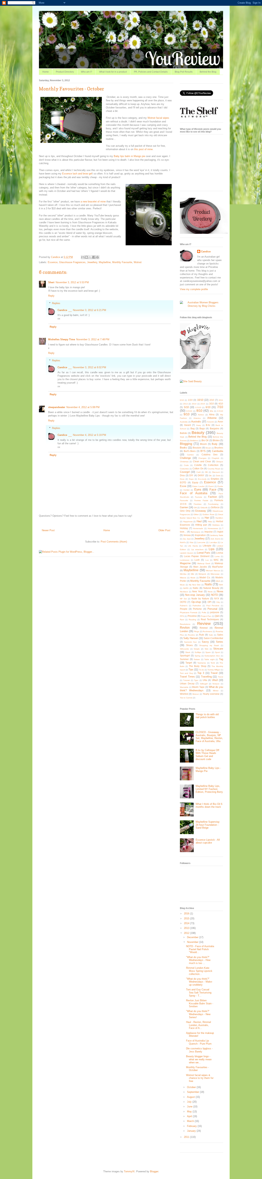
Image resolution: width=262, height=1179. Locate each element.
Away (198, 425)
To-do (201, 670)
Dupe (191, 479)
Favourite (184, 500)
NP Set (183, 599)
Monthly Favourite (122, 262)
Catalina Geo (210, 454)
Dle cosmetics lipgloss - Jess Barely (199, 1050)
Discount (216, 472)
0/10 (182, 400)
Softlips (198, 652)
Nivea (220, 591)
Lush (197, 560)
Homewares (213, 528)
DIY (191, 475)
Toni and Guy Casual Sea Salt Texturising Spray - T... (198, 992)
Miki (192, 574)
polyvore (214, 612)
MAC (216, 560)
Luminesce (184, 560)
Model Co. (205, 577)
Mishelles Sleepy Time (61, 339)
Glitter (196, 514)
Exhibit (186, 490)
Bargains (214, 428)
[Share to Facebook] (94, 257)
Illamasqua (195, 532)
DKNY (201, 475)
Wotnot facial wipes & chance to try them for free (199, 1078)
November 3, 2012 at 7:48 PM (92, 339)
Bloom (203, 444)
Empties (215, 479)
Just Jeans (215, 539)
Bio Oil (205, 440)
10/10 (200, 399)
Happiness (188, 521)
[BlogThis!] (86, 257)
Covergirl (185, 471)
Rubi (201, 634)
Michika (183, 574)
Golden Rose (208, 514)
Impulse (208, 531)
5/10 (186, 407)
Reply (51, 295)
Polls (204, 612)
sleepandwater (56, 407)
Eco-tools (202, 479)
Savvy (205, 641)
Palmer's (183, 606)
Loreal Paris (203, 552)
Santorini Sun (190, 642)
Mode (192, 578)
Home (45, 71)
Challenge (185, 458)
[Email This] (83, 257)
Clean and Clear (202, 461)
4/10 (220, 403)
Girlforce (215, 507)
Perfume (197, 609)
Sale (211, 635)
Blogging (186, 443)
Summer (184, 659)
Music (182, 585)
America (197, 418)
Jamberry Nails (216, 535)
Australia (184, 422)
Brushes (218, 447)
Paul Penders (212, 606)
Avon (220, 421)
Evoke (220, 486)
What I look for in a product (113, 71)
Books (183, 447)
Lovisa (219, 552)
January (192, 1130)
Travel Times (187, 676)
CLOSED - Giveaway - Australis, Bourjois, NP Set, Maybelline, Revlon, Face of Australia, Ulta (209, 737)
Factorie (198, 497)
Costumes (184, 469)
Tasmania (201, 663)
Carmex (190, 455)
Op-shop (196, 602)
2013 (185, 404)
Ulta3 (215, 680)
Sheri (51, 282)
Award (187, 425)
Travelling (206, 676)
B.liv (208, 425)
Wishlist (184, 694)
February (192, 1126)
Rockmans (207, 631)
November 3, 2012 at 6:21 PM (89, 310)
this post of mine (143, 149)
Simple (197, 649)
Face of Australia (193, 493)
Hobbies (216, 525)
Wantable (184, 687)
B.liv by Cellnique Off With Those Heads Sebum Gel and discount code (207, 755)
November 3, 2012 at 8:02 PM (89, 367)
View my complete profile (194, 289)
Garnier (184, 507)
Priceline (192, 616)
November (193, 942)
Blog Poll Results (184, 71)
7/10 (220, 407)
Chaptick (215, 458)
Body (215, 444)
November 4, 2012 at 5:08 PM (83, 407)
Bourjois (197, 447)
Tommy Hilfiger (214, 670)
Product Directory (65, 71)
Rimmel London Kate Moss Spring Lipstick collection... (199, 970)
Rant (182, 620)
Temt (213, 663)
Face (212, 489)
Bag (192, 428)
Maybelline (105, 262)
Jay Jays (186, 539)
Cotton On (198, 468)
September (193, 1092)
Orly (218, 602)
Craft (198, 472)
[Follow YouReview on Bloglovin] (195, 368)
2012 (187, 933)
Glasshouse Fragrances (72, 262)
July (189, 1101)
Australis (196, 421)
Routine (191, 635)
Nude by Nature (200, 598)
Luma (217, 556)
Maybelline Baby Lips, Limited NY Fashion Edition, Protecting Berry (209, 789)
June (190, 1106)
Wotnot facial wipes (158, 117)
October (192, 1087)
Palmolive (197, 606)
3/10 (211, 403)
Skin (206, 649)
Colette (198, 465)
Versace (215, 684)
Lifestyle (207, 545)
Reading (192, 620)
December (193, 937)
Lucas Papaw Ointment (196, 556)
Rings (196, 631)
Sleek (187, 652)
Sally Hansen (190, 638)
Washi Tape (198, 687)
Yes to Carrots (186, 698)
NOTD (214, 594)
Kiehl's (183, 542)
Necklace (184, 592)
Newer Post (48, 530)
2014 (194, 404)
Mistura (183, 578)
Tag (221, 659)
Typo (196, 680)
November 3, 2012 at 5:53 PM (72, 282)
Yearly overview (211, 694)
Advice (201, 415)
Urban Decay (187, 683)
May (190, 1111)
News (210, 592)
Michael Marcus (213, 570)
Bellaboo (194, 440)
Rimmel (204, 628)
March (191, 1121)
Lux (207, 560)
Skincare (218, 648)
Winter (215, 691)
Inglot (220, 531)
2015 (202, 404)
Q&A (217, 616)
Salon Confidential (213, 638)
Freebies (197, 504)
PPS (182, 616)
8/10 (199, 410)
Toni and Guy (186, 673)
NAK (221, 585)
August (191, 1097)
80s (211, 411)
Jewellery (92, 262)
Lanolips (213, 542)
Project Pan (206, 616)
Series (219, 641)
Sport (217, 652)
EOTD (183, 482)
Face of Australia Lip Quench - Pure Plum (199, 1042)
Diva (182, 475)
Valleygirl (204, 684)
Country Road (214, 469)
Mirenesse (215, 574)
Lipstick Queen (186, 553)
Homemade (198, 528)
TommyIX (129, 1171)
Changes (202, 458)
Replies (56, 303)
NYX (216, 598)
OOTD (183, 602)
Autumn (210, 422)
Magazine (185, 563)
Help (210, 521)
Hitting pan (201, 525)
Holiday (184, 528)
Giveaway (200, 510)
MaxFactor (217, 566)
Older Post (164, 530)
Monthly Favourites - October (197, 1069)
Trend (220, 677)
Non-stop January (195, 594)
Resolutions (185, 624)
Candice (56, 257)
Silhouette (184, 649)
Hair (207, 517)
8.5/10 (189, 411)
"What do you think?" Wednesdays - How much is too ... (198, 960)
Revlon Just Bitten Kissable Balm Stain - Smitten (199, 1003)
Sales (220, 634)
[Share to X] (90, 257)
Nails (208, 584)
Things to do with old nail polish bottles (207, 716)
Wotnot (138, 262)
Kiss (191, 542)
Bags (202, 428)
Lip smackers (197, 549)
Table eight (209, 659)
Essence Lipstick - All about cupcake (208, 841)
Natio (195, 588)
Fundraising (213, 504)
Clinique (219, 462)
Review (204, 623)
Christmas (184, 462)
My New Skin (195, 585)
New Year (197, 591)
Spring (197, 656)
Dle (210, 476)
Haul (199, 521)
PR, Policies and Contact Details (151, 71)
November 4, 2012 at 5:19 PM (89, 435)
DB (206, 472)
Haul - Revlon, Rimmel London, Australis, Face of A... (198, 1025)
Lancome (201, 542)
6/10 (208, 407)
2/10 (211, 400)
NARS (186, 588)
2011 (221, 400)
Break (208, 448)
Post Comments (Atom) (114, 541)
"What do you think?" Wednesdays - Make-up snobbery (199, 981)
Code (186, 465)
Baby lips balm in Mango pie (129, 156)
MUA (218, 581)
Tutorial (186, 680)
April (190, 1116)
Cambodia (217, 451)
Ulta (205, 680)
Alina (211, 414)
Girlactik (203, 507)
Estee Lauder (198, 486)
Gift (195, 507)
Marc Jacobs (200, 566)
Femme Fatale (201, 500)
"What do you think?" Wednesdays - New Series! (198, 1014)
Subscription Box (212, 656)
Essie (183, 486)
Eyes (197, 489)
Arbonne (212, 417)
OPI (209, 602)
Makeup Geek (203, 563)
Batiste (183, 433)
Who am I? (86, 71)
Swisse (197, 659)
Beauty (198, 432)
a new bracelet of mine (93, 201)
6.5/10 (198, 407)
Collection (213, 465)
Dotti (218, 476)
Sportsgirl (185, 655)
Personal (212, 608)
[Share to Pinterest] (97, 257)
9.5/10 (220, 411)
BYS (203, 451)
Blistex (216, 440)
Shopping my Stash (209, 645)
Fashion (212, 496)
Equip (195, 482)
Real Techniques (210, 619)
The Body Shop (197, 666)
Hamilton (219, 518)
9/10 (186, 414)
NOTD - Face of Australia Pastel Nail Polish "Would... (200, 949)
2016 (187, 913)
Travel (214, 673)
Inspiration (200, 535)
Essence (53, 262)
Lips (211, 549)
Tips (191, 669)
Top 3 (200, 673)
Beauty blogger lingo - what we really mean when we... (199, 1059)
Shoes (189, 645)
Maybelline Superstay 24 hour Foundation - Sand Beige (208, 824)
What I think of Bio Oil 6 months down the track (209, 805)
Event (211, 486)
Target (188, 662)
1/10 (190, 400)
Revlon (185, 627)
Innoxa (187, 535)
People (183, 609)
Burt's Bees (190, 451)
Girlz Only (185, 511)
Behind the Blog (208, 71)
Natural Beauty (211, 588)
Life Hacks (193, 546)
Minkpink (202, 574)
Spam (208, 652)
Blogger (154, 1171)
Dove (182, 479)
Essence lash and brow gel (77, 173)
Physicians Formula (188, 612)
